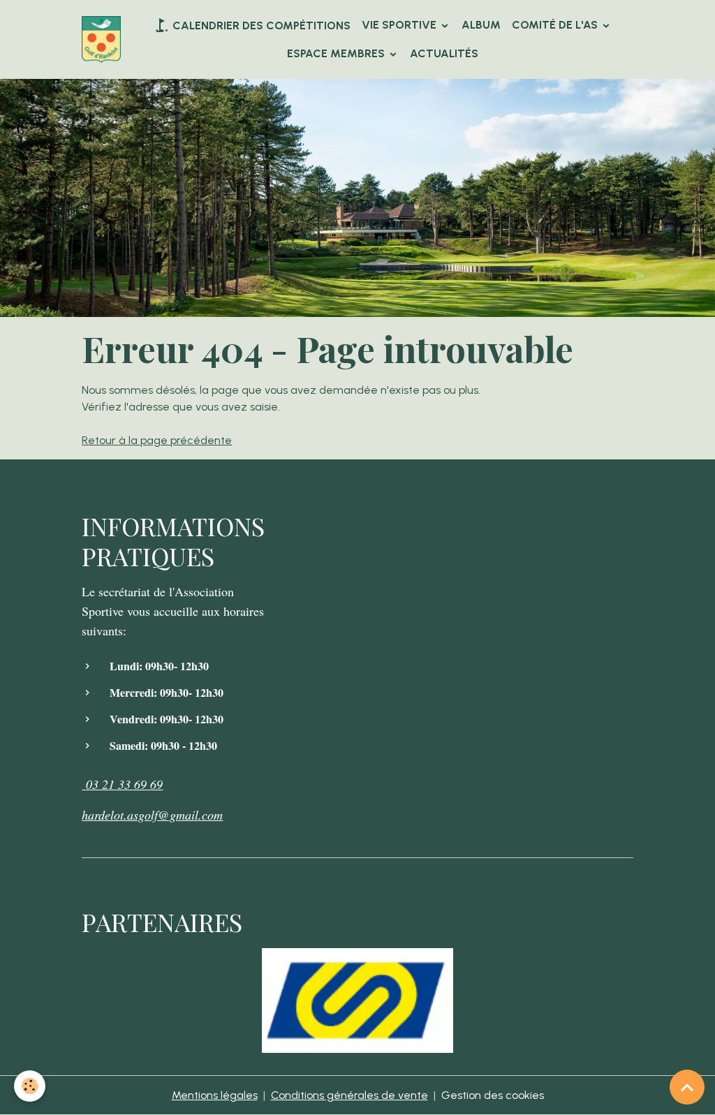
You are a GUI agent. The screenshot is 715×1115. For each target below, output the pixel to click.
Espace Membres (337, 53)
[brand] (101, 39)
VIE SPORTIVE (400, 24)
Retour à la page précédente (157, 440)
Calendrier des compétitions (260, 25)
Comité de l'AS (556, 24)
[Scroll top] (687, 1087)
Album (481, 24)
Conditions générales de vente (349, 1095)
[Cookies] (29, 1086)
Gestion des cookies (492, 1095)
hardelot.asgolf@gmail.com (152, 814)
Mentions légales (215, 1095)
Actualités (444, 53)
